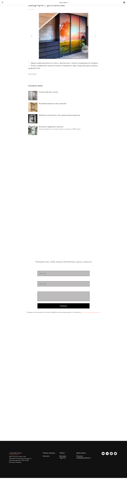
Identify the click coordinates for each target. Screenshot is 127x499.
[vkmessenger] (111, 454)
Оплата (62, 453)
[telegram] (107, 454)
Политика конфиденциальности (83, 457)
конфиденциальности (94, 312)
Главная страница (49, 453)
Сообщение (41, 290)
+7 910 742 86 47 (14, 455)
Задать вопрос (81, 453)
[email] (103, 454)
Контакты (46, 456)
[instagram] (115, 454)
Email (39, 269)
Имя (39, 279)
